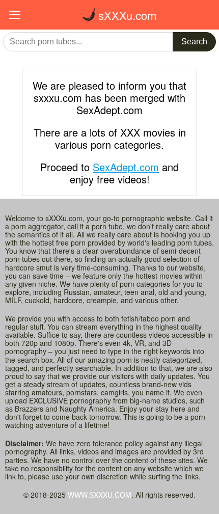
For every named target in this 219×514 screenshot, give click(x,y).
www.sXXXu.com (99, 495)
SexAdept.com (126, 166)
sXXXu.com (125, 15)
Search (194, 41)
